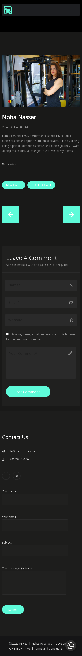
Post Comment (27, 391)
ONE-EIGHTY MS (20, 648)
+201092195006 (18, 459)
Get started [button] (9, 164)
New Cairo (13, 185)
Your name (9, 491)
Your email (9, 517)
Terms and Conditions (48, 648)
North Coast (41, 185)
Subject (7, 542)
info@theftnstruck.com (22, 451)
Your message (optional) (18, 568)
